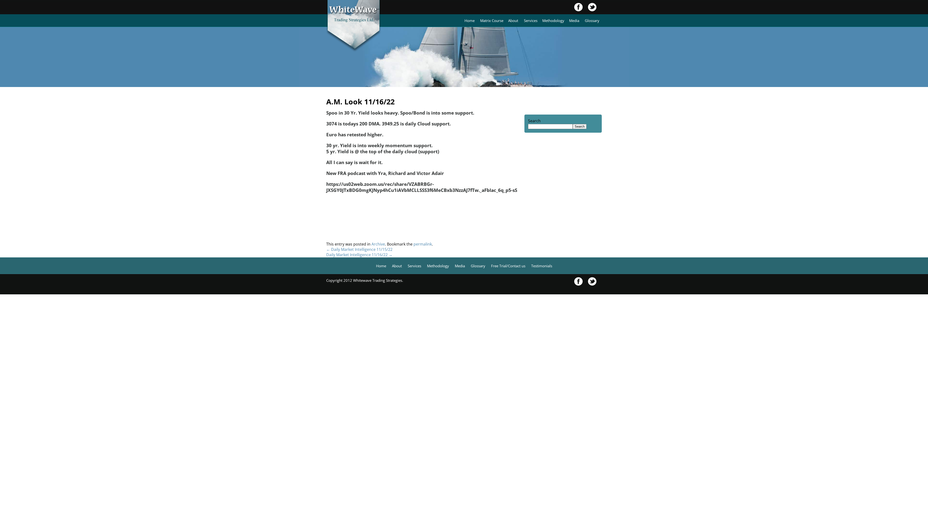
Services (530, 20)
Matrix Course (491, 20)
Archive (378, 244)
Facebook (578, 7)
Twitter (589, 7)
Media (574, 20)
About (513, 20)
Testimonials (541, 265)
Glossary (592, 20)
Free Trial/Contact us (508, 265)
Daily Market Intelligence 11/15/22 (359, 249)
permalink (422, 244)
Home (469, 20)
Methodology (553, 20)
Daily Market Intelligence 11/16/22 (359, 254)
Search (534, 120)
